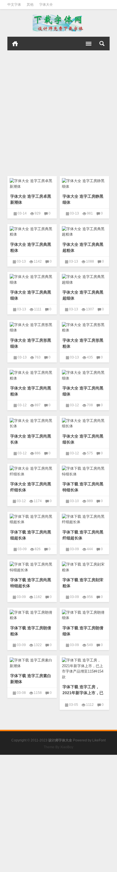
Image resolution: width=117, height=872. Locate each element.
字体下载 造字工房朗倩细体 (82, 631)
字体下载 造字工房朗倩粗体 (30, 631)
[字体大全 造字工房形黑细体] (32, 326)
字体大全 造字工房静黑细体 (82, 199)
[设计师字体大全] (58, 23)
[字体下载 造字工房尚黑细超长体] (32, 518)
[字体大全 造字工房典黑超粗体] (84, 230)
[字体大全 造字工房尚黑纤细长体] (32, 470)
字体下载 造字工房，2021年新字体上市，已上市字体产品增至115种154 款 (83, 696)
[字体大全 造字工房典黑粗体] (32, 230)
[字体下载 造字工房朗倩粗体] (32, 614)
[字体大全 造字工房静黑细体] (84, 182)
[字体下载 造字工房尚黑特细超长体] (32, 566)
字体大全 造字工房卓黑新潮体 (30, 199)
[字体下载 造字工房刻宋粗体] (84, 566)
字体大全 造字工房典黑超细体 (82, 295)
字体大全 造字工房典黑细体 (30, 295)
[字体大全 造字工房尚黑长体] (32, 422)
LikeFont (99, 740)
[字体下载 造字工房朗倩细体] (84, 614)
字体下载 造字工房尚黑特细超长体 (30, 583)
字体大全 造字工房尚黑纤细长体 (30, 487)
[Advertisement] (58, 111)
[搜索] (102, 43)
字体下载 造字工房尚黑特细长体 (82, 487)
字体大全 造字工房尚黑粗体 (30, 391)
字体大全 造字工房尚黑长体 (30, 439)
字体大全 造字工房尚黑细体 (82, 391)
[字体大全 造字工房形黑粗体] (84, 326)
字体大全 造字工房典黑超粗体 (82, 247)
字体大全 (46, 5)
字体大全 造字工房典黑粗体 (30, 247)
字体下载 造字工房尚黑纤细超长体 (82, 535)
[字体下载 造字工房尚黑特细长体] (84, 470)
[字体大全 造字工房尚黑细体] (84, 374)
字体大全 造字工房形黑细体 (30, 343)
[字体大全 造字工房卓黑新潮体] (32, 182)
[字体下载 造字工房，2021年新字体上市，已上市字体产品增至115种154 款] (84, 667)
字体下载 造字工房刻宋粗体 (82, 583)
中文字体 (14, 5)
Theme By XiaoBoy (58, 747)
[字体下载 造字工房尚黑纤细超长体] (84, 518)
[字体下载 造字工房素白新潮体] (32, 662)
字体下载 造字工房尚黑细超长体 (30, 535)
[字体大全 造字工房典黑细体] (32, 278)
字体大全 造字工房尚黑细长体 (82, 439)
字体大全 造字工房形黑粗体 (82, 343)
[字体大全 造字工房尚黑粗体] (32, 374)
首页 (15, 43)
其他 (30, 5)
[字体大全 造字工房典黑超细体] (84, 278)
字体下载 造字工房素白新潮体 (30, 678)
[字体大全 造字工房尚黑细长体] (84, 422)
